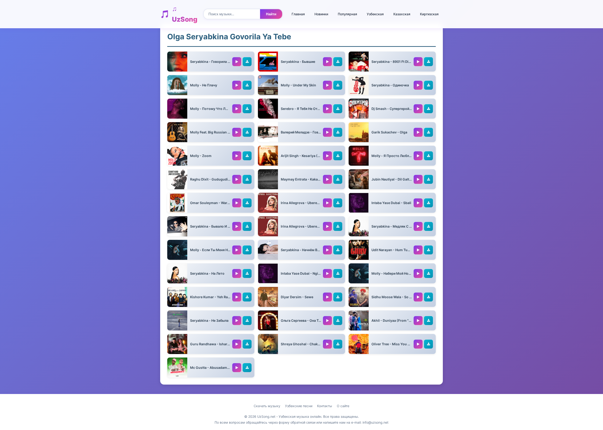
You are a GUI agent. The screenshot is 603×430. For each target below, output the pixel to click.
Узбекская (375, 14)
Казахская (401, 14)
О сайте (343, 406)
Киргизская (429, 14)
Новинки (321, 14)
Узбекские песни (298, 406)
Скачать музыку (267, 406)
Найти (271, 14)
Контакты (324, 406)
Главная (298, 14)
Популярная (347, 14)
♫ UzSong (184, 14)
